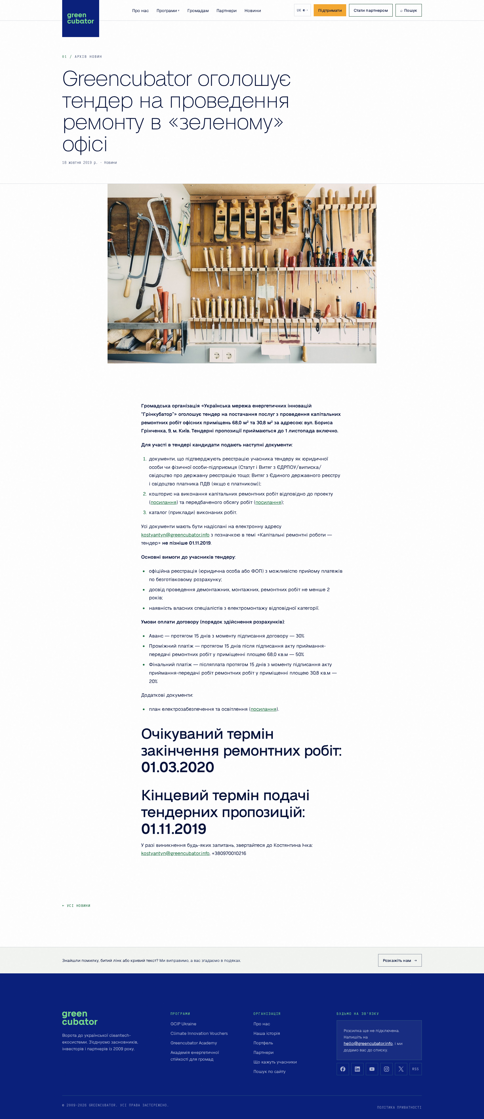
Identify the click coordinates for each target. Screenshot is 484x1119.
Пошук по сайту (269, 1071)
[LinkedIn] (357, 1069)
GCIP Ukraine (183, 1023)
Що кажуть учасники (275, 1061)
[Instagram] (386, 1069)
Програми (168, 10)
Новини (253, 10)
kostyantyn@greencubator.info (175, 534)
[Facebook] (343, 1069)
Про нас (140, 10)
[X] (401, 1069)
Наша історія (266, 1033)
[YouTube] (372, 1069)
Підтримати (329, 10)
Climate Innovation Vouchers (199, 1033)
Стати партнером (371, 10)
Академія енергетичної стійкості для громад (195, 1055)
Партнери (227, 10)
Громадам (198, 10)
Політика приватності (399, 1107)
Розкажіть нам (397, 960)
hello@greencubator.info (368, 1043)
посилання (163, 502)
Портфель (263, 1042)
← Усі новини (76, 906)
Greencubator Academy (194, 1042)
